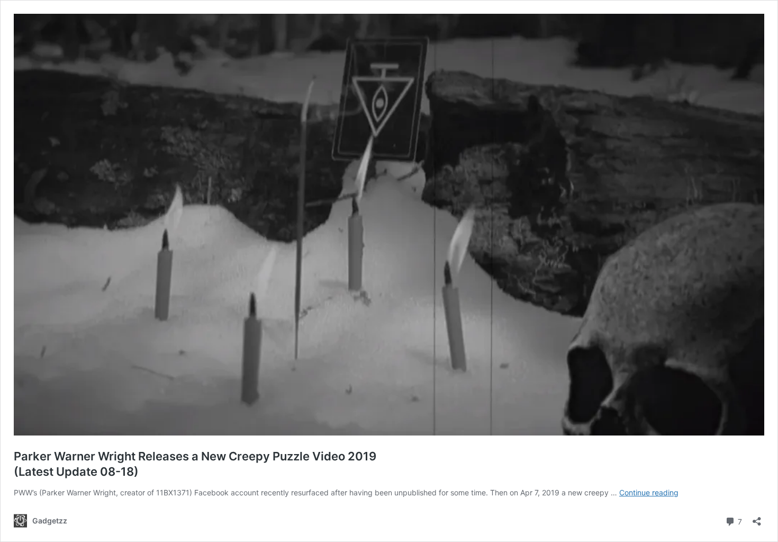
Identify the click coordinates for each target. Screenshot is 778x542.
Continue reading (649, 492)
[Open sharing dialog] (756, 518)
